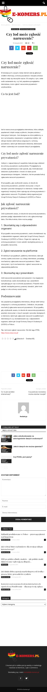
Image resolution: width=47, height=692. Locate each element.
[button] (44, 3)
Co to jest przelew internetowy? (7, 393)
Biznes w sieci (15, 29)
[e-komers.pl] (23, 14)
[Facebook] (20, 678)
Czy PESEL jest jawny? (22, 457)
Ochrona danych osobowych (28, 29)
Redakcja (23, 416)
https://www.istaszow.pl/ (9, 333)
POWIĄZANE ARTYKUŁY (10, 427)
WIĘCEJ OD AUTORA (9, 430)
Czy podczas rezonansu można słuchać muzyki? (37, 393)
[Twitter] (26, 678)
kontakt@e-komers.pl (31, 672)
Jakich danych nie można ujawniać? (28, 446)
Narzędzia (4, 564)
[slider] (7, 338)
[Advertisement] (23, 111)
